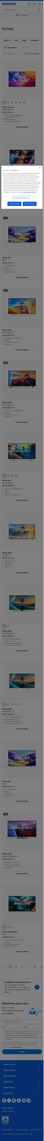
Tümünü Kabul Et (29, 205)
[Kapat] (38, 167)
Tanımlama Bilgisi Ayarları (20, 199)
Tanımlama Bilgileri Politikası (17, 194)
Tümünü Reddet (13, 205)
